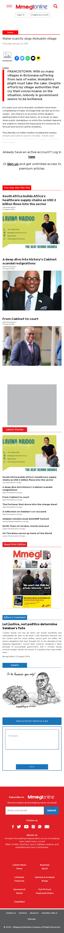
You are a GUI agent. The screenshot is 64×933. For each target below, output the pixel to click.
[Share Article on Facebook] (17, 58)
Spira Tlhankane (9, 267)
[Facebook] (14, 827)
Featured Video (44, 893)
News (10, 33)
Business (44, 865)
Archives (23, 913)
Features (19, 881)
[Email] (48, 827)
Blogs (45, 881)
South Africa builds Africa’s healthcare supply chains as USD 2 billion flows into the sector (29, 200)
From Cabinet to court (20, 319)
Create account (40, 15)
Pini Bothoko (7, 61)
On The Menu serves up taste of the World (27, 533)
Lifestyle (19, 877)
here (31, 156)
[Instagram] (34, 827)
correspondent (8, 207)
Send (32, 767)
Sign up (13, 164)
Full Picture (44, 889)
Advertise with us (49, 913)
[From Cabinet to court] (32, 346)
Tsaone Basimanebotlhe (12, 521)
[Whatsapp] (41, 827)
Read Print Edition (15, 545)
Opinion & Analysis (45, 877)
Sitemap (32, 919)
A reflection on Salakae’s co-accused (24, 512)
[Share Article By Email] (33, 58)
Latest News (19, 865)
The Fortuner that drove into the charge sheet (29, 504)
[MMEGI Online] (32, 7)
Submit (51, 811)
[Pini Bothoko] (7, 55)
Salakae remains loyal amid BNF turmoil (25, 519)
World (19, 893)
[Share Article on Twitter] (22, 58)
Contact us (11, 913)
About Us (34, 913)
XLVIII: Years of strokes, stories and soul (25, 526)
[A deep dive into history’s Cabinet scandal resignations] (32, 290)
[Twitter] (20, 827)
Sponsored (19, 889)
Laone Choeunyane (10, 529)
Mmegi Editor (8, 656)
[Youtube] (27, 827)
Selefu (15, 665)
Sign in (21, 15)
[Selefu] (32, 691)
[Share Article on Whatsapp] (27, 58)
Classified (19, 902)
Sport (45, 869)
